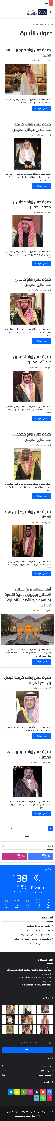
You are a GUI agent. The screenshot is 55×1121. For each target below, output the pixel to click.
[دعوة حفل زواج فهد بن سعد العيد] (27, 79)
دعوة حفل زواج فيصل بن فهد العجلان (27, 514)
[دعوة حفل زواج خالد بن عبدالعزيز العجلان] (27, 308)
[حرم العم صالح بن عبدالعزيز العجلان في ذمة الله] (45, 1019)
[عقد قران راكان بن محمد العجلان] (27, 1009)
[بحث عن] (51, 13)
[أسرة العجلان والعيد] (36, 12)
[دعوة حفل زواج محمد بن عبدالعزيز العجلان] (27, 464)
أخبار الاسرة (47, 1066)
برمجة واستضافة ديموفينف (25, 1116)
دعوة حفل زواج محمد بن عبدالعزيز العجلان (31, 437)
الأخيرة (27, 836)
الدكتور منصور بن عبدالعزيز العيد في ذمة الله (33, 934)
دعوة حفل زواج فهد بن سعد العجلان (28, 754)
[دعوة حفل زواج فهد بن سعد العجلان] (27, 781)
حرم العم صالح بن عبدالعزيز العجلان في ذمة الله (32, 939)
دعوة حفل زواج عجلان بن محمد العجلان (31, 204)
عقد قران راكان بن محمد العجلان (38, 930)
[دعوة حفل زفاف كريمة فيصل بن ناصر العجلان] (27, 707)
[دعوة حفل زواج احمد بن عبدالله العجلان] (27, 386)
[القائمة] (3, 13)
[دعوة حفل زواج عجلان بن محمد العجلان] (27, 231)
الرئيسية (48, 24)
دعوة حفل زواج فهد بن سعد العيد (28, 52)
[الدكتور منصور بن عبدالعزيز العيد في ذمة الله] (10, 1009)
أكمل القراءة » (41, 108)
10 (12, 828)
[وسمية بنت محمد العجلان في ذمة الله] (10, 1029)
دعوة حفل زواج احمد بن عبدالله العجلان (32, 359)
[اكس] (36, 1098)
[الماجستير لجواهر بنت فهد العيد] (45, 1009)
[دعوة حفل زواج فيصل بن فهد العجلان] (27, 541)
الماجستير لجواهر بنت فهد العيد (39, 926)
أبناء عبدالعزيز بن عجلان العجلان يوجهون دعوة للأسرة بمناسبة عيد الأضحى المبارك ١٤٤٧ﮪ (28, 597)
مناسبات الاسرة (45, 1074)
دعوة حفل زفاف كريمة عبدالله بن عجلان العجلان (29, 3)
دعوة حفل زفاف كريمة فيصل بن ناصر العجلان (27, 680)
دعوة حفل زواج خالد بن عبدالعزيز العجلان (33, 282)
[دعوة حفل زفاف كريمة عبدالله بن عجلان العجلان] (27, 154)
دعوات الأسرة (45, 1070)
